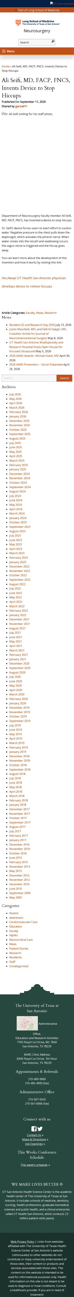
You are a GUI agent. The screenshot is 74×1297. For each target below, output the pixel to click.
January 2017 (17, 840)
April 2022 (15, 602)
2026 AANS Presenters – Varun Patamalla (36, 364)
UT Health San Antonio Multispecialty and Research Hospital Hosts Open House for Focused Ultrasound (36, 347)
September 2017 (19, 822)
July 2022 (15, 588)
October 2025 (18, 430)
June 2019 (15, 730)
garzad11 (21, 106)
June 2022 (15, 593)
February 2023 (18, 558)
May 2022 (15, 597)
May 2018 (15, 787)
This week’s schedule (33, 1165)
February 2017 (18, 835)
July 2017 (15, 831)
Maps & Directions (34, 1139)
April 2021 (15, 646)
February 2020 (18, 699)
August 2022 (17, 584)
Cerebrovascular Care (23, 922)
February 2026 (18, 412)
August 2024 (17, 491)
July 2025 (15, 443)
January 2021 (17, 659)
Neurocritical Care (21, 940)
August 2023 (17, 531)
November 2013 (19, 867)
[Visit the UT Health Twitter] (40, 1128)
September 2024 (19, 487)
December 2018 (19, 756)
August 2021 (17, 628)
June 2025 (15, 447)
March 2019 (16, 743)
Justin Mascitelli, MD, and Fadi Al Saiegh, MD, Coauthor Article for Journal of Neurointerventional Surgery (38, 333)
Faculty (30, 313)
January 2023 (17, 562)
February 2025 (18, 465)
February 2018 (18, 800)
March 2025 (16, 460)
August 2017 (17, 827)
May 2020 (15, 685)
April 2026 (15, 403)
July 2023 (15, 535)
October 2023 (18, 522)
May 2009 (15, 897)
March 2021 (16, 650)
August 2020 (17, 672)
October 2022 (18, 575)
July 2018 (15, 778)
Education (15, 926)
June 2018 (15, 783)
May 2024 (15, 505)
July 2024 (15, 496)
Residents (15, 957)
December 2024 (19, 474)
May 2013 (15, 871)
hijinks (13, 935)
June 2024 (15, 500)
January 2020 (17, 703)
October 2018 (18, 765)
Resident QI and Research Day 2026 (32, 325)
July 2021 (15, 633)
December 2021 (19, 619)
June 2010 (15, 889)
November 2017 (19, 814)
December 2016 (19, 844)
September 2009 (19, 893)
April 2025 (15, 456)
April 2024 (15, 509)
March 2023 (16, 553)
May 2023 (15, 544)
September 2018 (19, 769)
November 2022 (19, 571)
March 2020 (16, 694)
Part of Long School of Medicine (38, 10)
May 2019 (15, 734)
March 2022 (16, 606)
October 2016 (18, 853)
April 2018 (15, 792)
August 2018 (17, 774)
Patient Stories (18, 948)
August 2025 (17, 438)
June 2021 (15, 637)
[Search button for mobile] (53, 41)
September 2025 (19, 434)
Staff (12, 962)
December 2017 (19, 809)
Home (5, 66)
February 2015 (18, 862)
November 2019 (19, 712)
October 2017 (18, 818)
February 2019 (18, 747)
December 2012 (19, 875)
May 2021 (15, 641)
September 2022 (19, 580)
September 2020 (19, 668)
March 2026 (16, 408)
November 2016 (19, 849)
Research (51, 313)
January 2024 (17, 518)
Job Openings (34, 1144)
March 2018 (16, 796)
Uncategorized (18, 966)
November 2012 (19, 880)
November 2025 (19, 425)
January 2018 (17, 805)
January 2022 (17, 615)
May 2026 (15, 399)
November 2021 (19, 624)
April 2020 (15, 690)
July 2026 (15, 394)
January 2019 (17, 752)
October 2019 (18, 716)
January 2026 (17, 416)
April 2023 (15, 549)
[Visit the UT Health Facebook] (34, 1128)
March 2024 (16, 513)
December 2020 (19, 663)
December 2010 (19, 884)
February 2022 (18, 610)
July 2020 (15, 677)
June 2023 (15, 540)
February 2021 (18, 655)
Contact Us (34, 1135)
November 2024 (19, 478)
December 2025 (19, 421)
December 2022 (19, 566)
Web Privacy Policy (22, 1242)
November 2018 (19, 760)
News (39, 313)
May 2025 (15, 452)
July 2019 (15, 725)
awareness (16, 918)
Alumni (13, 913)
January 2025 (17, 469)
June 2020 (15, 681)
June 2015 (15, 858)
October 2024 (18, 483)
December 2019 (19, 708)
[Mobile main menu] (4, 51)
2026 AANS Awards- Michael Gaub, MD (34, 356)
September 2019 (19, 721)
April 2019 (15, 738)
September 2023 (19, 527)
